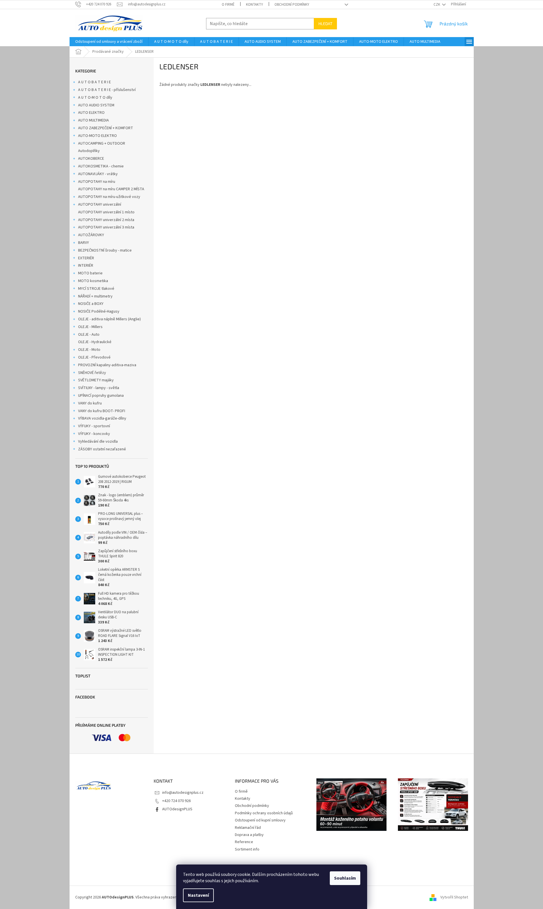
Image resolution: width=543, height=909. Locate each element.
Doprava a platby (249, 835)
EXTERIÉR (86, 258)
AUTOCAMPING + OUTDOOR (101, 143)
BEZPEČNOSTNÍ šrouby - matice (105, 250)
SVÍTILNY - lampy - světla (98, 388)
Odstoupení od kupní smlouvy (260, 820)
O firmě (228, 4)
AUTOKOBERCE (91, 158)
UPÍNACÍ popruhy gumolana (101, 395)
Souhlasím (345, 878)
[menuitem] (109, 41)
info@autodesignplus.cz (183, 792)
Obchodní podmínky (291, 4)
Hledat (325, 23)
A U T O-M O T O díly (95, 97)
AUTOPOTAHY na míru (96, 182)
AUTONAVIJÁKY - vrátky (98, 174)
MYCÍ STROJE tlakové (96, 288)
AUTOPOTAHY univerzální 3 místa (106, 227)
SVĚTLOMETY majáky (96, 380)
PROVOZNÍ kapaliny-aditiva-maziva (107, 365)
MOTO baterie (90, 273)
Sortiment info (247, 849)
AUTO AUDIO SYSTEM (96, 105)
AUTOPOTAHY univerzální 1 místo (106, 212)
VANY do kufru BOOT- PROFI (101, 411)
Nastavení (198, 895)
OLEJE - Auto (88, 334)
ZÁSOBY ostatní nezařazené (102, 449)
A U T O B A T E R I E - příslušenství (107, 90)
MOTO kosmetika (93, 281)
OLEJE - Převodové (94, 357)
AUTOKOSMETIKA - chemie (101, 166)
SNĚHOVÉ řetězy (92, 373)
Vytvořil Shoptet (454, 897)
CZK (437, 4)
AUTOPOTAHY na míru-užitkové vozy (109, 197)
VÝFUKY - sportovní (94, 426)
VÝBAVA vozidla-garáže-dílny (102, 418)
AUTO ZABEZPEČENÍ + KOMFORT (105, 128)
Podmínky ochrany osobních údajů (264, 813)
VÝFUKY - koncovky (94, 434)
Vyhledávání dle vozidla (98, 441)
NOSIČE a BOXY (90, 304)
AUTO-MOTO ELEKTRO (97, 136)
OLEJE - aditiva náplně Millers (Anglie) (109, 319)
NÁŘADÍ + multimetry (95, 296)
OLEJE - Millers (90, 327)
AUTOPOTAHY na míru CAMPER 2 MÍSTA (111, 189)
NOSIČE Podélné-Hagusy (98, 311)
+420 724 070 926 (176, 801)
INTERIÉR (85, 265)
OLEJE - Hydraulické (94, 342)
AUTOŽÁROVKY (91, 235)
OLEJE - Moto (89, 350)
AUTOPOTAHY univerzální (99, 204)
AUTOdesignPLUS (177, 809)
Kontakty (254, 4)
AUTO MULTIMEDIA (93, 120)
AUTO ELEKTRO (91, 113)
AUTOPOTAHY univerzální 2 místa (106, 220)
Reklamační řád (248, 828)
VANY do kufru (90, 403)
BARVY (83, 243)
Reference (244, 842)
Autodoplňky (89, 151)
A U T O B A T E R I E (94, 82)
